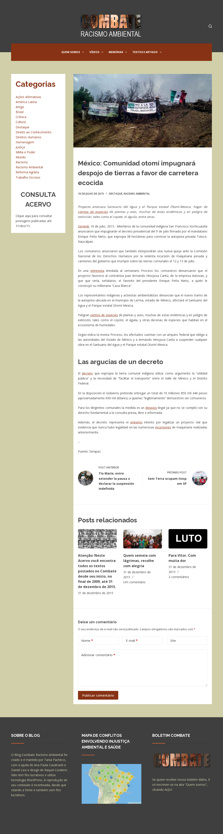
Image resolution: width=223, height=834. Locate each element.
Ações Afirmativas (28, 97)
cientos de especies (93, 212)
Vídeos (94, 52)
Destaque (115, 194)
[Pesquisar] (210, 26)
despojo (151, 408)
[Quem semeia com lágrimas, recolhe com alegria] (142, 538)
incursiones (163, 427)
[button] (83, 52)
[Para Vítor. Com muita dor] (188, 538)
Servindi (83, 226)
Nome (87, 640)
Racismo (22, 162)
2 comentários (179, 577)
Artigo (20, 107)
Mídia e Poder (25, 152)
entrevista (97, 271)
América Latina (26, 102)
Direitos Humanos (28, 137)
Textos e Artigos (144, 52)
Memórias (116, 52)
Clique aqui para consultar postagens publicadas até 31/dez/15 (34, 221)
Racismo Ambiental (137, 194)
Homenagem (25, 142)
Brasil (20, 112)
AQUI (168, 789)
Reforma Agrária (27, 172)
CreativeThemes (87, 826)
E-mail (132, 640)
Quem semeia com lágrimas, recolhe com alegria (139, 560)
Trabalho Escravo (28, 177)
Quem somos (70, 52)
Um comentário (134, 582)
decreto (87, 373)
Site (173, 640)
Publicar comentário (98, 695)
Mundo (21, 157)
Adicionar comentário (98, 655)
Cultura (21, 122)
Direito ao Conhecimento (33, 132)
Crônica (21, 117)
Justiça (20, 147)
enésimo (136, 422)
